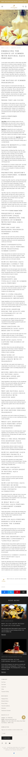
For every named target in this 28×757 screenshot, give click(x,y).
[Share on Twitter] (11, 592)
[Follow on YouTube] (9, 743)
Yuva (5, 129)
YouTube (20, 210)
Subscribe (7, 738)
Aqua (2, 129)
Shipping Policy (4, 698)
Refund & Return (4, 701)
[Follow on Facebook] (2, 743)
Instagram (16, 210)
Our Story (3, 682)
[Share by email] (23, 592)
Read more (3, 634)
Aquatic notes (16, 47)
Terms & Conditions (5, 705)
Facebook (11, 210)
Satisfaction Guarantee (6, 710)
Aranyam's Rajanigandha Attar (11, 656)
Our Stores (3, 684)
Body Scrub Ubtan (7, 621)
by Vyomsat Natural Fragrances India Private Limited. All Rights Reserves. (14, 749)
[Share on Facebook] (4, 592)
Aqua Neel (18, 137)
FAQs (2, 689)
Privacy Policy (4, 703)
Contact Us (3, 686)
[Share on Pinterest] (17, 592)
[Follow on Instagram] (6, 743)
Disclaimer (3, 708)
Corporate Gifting (5, 691)
